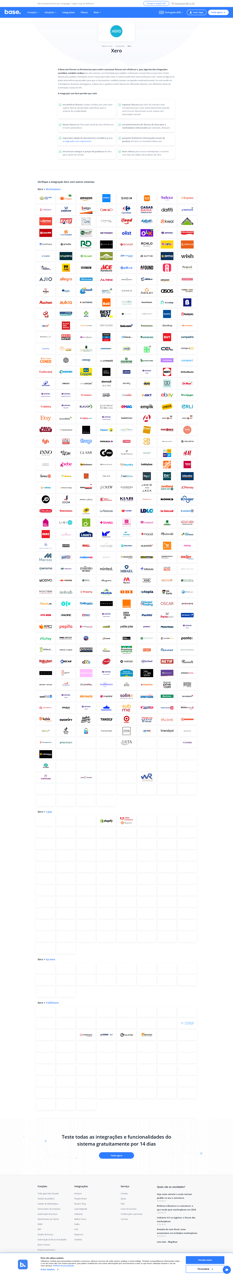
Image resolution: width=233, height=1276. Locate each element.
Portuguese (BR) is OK (184, 3)
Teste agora (216, 12)
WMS (40, 1224)
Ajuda (123, 1198)
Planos (84, 12)
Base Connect (44, 1244)
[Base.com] (13, 12)
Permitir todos (205, 1260)
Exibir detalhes (48, 1269)
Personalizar (204, 1269)
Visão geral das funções (48, 1193)
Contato (124, 1193)
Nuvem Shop (80, 1203)
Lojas (49, 811)
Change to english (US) (156, 3)
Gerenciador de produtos (49, 1208)
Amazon (78, 1193)
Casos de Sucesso (128, 1208)
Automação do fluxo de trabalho (52, 1239)
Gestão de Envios (45, 1234)
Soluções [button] (49, 12)
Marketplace (53, 189)
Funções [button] (32, 12)
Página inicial (107, 46)
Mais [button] (96, 12)
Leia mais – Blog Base (167, 1241)
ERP (39, 1229)
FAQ (122, 1203)
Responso (78, 1234)
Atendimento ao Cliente (48, 1219)
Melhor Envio (80, 1219)
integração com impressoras (77, 141)
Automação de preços (47, 1214)
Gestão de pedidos (46, 1198)
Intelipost (78, 1214)
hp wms (50, 959)
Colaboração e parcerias (131, 1214)
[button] (171, 12)
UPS (76, 1229)
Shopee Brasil (80, 1198)
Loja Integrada (80, 1208)
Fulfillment (52, 1002)
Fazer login (198, 12)
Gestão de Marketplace (48, 1203)
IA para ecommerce (46, 1249)
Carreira (124, 1219)
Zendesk (78, 1239)
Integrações (68, 12)
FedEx (77, 1224)
